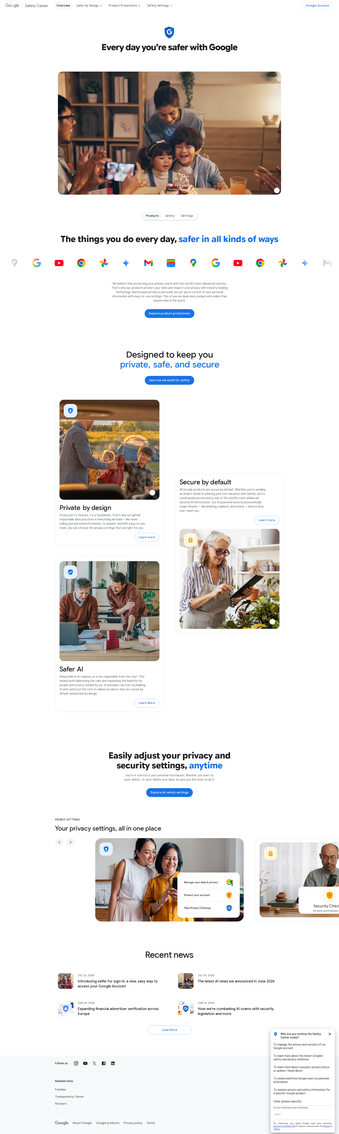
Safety (170, 216)
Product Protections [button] (123, 5)
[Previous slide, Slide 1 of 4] (59, 842)
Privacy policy (133, 1123)
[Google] (61, 1123)
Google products (107, 1123)
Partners (61, 1104)
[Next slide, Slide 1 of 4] (70, 842)
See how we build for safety (169, 380)
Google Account (317, 5)
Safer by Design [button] (87, 5)
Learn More (147, 703)
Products (152, 216)
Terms (151, 1123)
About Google (82, 1123)
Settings (187, 216)
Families (60, 1089)
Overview (63, 5)
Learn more (147, 537)
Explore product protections (169, 313)
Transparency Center (69, 1096)
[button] (277, 190)
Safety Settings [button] (158, 5)
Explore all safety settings (169, 792)
